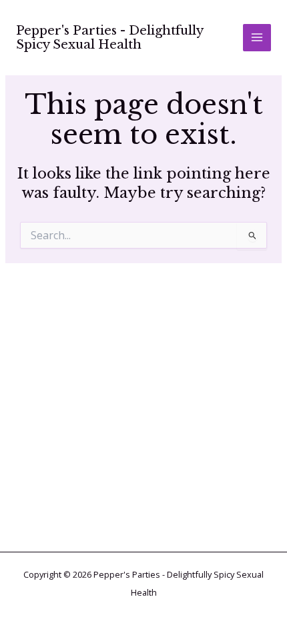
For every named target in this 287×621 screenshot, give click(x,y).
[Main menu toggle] (257, 38)
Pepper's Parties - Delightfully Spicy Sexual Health (109, 38)
